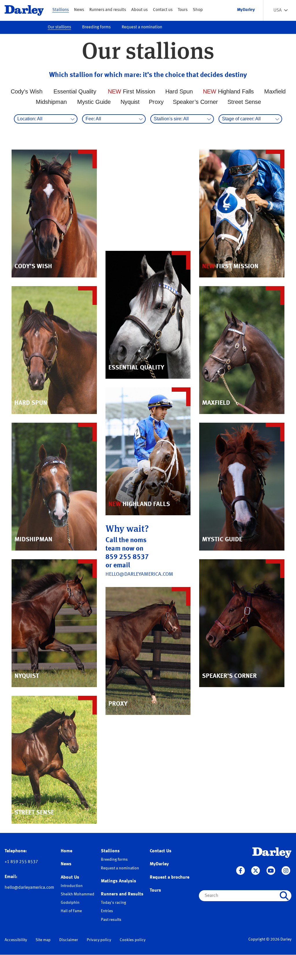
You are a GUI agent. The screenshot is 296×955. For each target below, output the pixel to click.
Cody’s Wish (26, 91)
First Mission (131, 91)
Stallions (60, 10)
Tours (183, 10)
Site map (43, 940)
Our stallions (59, 27)
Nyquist (130, 102)
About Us (70, 877)
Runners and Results (122, 894)
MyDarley (159, 864)
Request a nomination (142, 27)
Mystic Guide (94, 102)
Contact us (163, 10)
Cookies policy (132, 940)
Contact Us (160, 851)
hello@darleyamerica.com (139, 574)
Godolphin (70, 903)
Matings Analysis (118, 881)
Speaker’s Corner (195, 102)
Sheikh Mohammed (77, 894)
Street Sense (244, 102)
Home (66, 851)
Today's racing (113, 903)
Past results (111, 920)
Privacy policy (99, 940)
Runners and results (107, 10)
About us (139, 10)
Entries (107, 911)
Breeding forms (96, 27)
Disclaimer (68, 940)
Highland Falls (228, 91)
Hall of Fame (71, 911)
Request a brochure (169, 877)
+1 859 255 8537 (21, 862)
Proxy (156, 102)
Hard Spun (179, 91)
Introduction (72, 886)
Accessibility (16, 940)
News (79, 10)
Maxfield (275, 91)
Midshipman (51, 102)
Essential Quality (74, 91)
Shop (198, 10)
